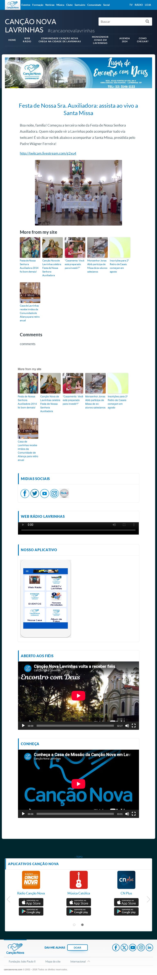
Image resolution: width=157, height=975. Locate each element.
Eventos (25, 4)
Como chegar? (143, 40)
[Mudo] (127, 726)
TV (131, 4)
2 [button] (83, 925)
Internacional (78, 961)
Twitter (124, 948)
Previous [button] (8, 900)
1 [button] (74, 925)
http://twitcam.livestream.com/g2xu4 (48, 153)
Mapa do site (53, 961)
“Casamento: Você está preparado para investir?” (74, 264)
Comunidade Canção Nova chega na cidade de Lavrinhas (60, 40)
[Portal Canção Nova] (12, 5)
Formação (37, 4)
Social (106, 4)
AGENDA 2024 (124, 40)
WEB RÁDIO (27, 40)
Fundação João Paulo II (22, 961)
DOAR (77, 947)
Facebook (116, 948)
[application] (78, 695)
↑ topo (79, 856)
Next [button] (148, 900)
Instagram (141, 948)
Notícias (49, 4)
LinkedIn (149, 948)
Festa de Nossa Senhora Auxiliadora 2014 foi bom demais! (29, 266)
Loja (148, 4)
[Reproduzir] (23, 726)
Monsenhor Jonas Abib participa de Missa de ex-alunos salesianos (97, 266)
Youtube (132, 948)
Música (60, 4)
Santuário (80, 4)
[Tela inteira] (134, 726)
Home (12, 40)
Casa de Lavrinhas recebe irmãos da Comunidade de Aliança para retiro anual (30, 313)
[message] (64, 493)
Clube (69, 4)
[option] (31, 885)
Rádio (139, 4)
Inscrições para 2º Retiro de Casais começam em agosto (119, 266)
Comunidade (94, 4)
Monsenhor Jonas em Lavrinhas (100, 40)
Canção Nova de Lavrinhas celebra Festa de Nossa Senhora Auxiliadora (51, 268)
